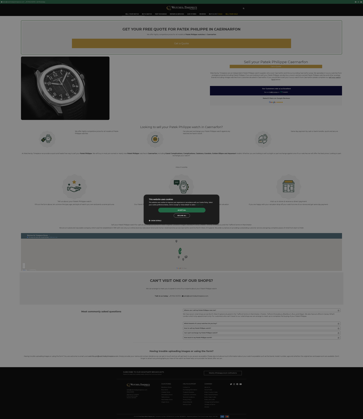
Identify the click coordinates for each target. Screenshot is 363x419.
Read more (199, 205)
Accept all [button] (182, 210)
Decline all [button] (181, 215)
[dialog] (181, 209)
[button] (155, 220)
